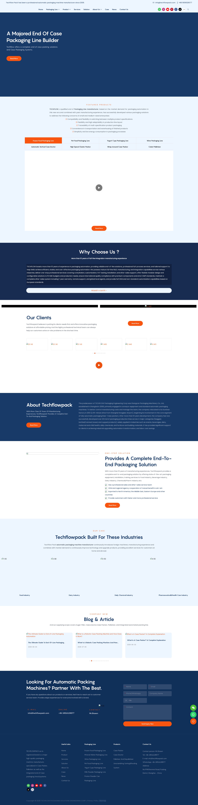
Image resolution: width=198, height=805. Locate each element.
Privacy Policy (92, 801)
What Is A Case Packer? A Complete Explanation (146, 640)
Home (63, 750)
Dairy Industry (74, 595)
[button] (93, 353)
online (63, 709)
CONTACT (94, 710)
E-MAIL (32, 709)
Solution (64, 763)
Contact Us (65, 781)
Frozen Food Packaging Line (95, 750)
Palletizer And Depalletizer (123, 759)
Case (63, 772)
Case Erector (118, 755)
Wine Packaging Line (92, 759)
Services (64, 759)
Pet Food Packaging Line (93, 763)
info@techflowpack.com (165, 2)
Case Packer (118, 750)
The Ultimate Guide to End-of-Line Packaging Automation (46, 643)
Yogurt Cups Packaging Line (95, 768)
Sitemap (102, 801)
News (63, 776)
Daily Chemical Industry (124, 595)
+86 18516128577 (185, 2)
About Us (65, 768)
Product (64, 755)
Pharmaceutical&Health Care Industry (173, 595)
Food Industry (24, 595)
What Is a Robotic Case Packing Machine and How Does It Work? (97, 643)
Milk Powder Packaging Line (95, 772)
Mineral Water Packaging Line (95, 755)
